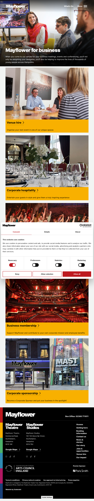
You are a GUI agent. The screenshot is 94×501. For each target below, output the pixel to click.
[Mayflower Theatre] (17, 6)
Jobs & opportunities (82, 450)
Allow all (76, 274)
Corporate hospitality (21, 190)
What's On (68, 6)
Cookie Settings (47, 497)
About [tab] (77, 232)
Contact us (81, 436)
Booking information (81, 432)
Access (79, 424)
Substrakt (17, 489)
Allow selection (47, 274)
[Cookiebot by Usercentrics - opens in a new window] (81, 225)
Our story (80, 445)
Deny (17, 274)
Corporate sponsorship (22, 393)
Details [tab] (47, 232)
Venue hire (14, 122)
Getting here (82, 428)
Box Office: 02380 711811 (76, 416)
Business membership (21, 325)
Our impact (81, 457)
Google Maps (11, 449)
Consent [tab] (16, 232)
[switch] (35, 265)
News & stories (79, 441)
